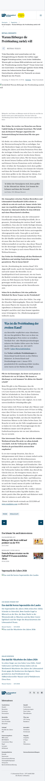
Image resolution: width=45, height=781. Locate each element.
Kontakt (4, 754)
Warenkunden (27, 713)
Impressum (5, 756)
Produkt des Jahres (7, 729)
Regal (3, 744)
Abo (24, 741)
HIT (3, 731)
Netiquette (5, 762)
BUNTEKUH (5, 739)
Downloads (26, 731)
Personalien (5, 713)
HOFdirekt (5, 748)
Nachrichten (27, 707)
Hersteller (5, 709)
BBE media (5, 737)
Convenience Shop (7, 741)
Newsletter (26, 729)
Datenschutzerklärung (8, 758)
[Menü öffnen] (40, 15)
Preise (5, 514)
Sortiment (5, 711)
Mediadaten (26, 744)
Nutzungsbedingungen (8, 760)
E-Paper (25, 739)
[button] (11, 48)
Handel (4, 707)
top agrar (4, 746)
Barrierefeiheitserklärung (9, 764)
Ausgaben (26, 737)
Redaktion (26, 721)
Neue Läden (26, 711)
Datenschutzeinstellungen (31, 752)
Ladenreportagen (28, 709)
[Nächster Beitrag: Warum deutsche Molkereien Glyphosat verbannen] (40, 522)
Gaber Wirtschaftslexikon (20, 349)
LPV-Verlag (26, 719)
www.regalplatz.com (9, 504)
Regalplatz (28, 80)
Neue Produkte (6, 721)
